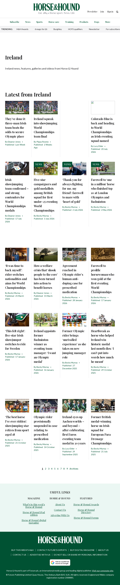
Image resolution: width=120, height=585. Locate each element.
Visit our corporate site (102, 570)
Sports (39, 22)
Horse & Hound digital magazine (34, 521)
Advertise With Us (59, 515)
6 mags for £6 (41, 29)
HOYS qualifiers (75, 29)
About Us (60, 504)
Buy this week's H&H (22, 550)
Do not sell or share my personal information (80, 554)
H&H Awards (22, 29)
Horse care (53, 22)
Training (69, 22)
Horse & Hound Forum (86, 517)
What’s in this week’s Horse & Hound (34, 505)
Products (83, 22)
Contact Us (60, 509)
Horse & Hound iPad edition (34, 513)
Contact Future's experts (52, 550)
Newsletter (94, 29)
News (27, 22)
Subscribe (14, 22)
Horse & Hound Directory (86, 511)
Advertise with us (40, 554)
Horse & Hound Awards (86, 504)
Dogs (96, 22)
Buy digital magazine (82, 550)
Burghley (58, 29)
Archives (74, 468)
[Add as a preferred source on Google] (60, 562)
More (107, 22)
